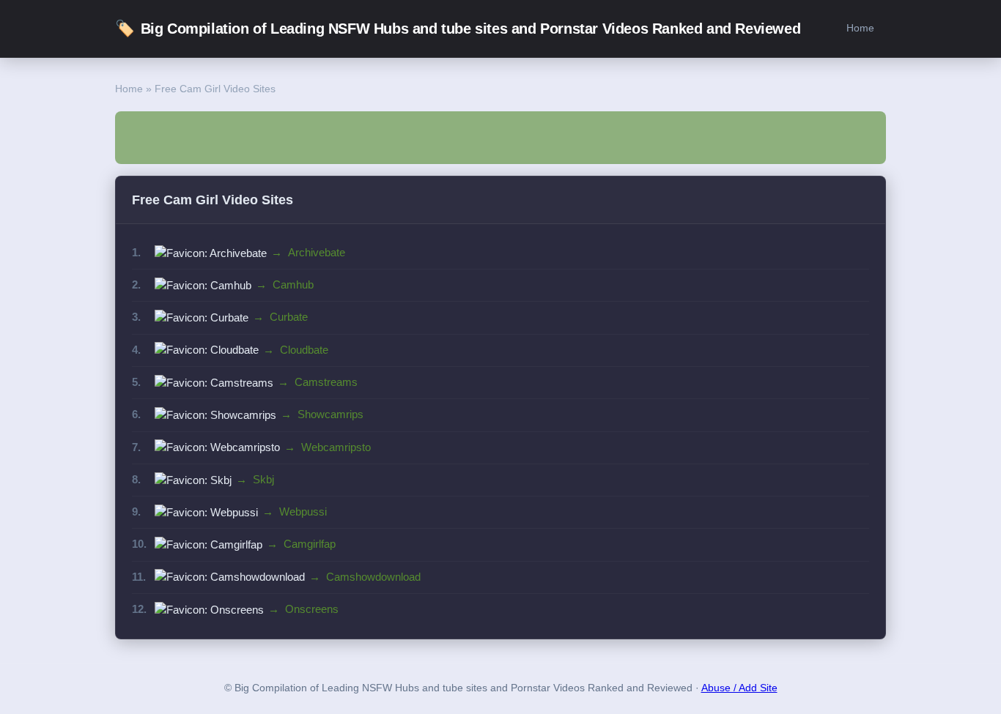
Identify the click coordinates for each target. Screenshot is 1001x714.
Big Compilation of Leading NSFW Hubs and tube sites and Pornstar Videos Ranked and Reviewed (457, 28)
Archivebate (316, 252)
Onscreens (312, 609)
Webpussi (303, 511)
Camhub (293, 284)
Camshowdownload (373, 576)
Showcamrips (330, 414)
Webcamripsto (336, 447)
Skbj (263, 479)
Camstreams (326, 382)
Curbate (289, 316)
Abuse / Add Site (739, 688)
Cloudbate (304, 349)
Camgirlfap (310, 544)
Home (860, 28)
